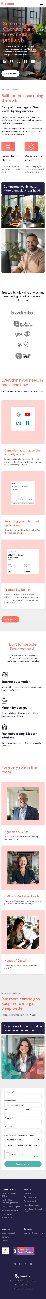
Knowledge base (31, 1205)
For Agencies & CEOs (8, 1194)
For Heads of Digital (10, 1206)
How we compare (9, 1210)
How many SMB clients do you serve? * (20, 1135)
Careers (5, 1237)
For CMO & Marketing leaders (9, 1201)
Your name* (9, 1092)
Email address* (10, 1101)
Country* (29, 1109)
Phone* (7, 1109)
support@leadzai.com (34, 1233)
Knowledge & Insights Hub (34, 1210)
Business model (31, 1197)
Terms (34, 1145)
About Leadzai (8, 1233)
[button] (42, 4)
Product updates (32, 1201)
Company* (8, 1118)
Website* (8, 1126)
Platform (28, 1193)
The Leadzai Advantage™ (7, 1215)
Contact (5, 1240)
